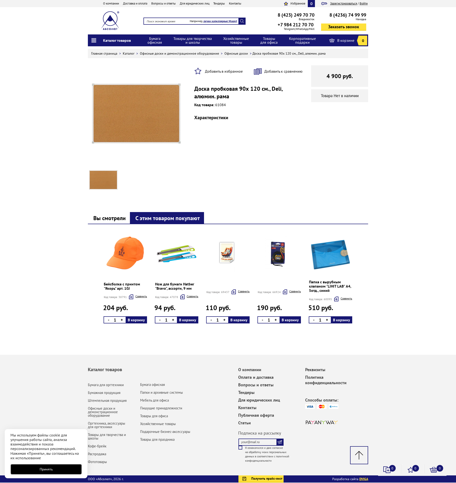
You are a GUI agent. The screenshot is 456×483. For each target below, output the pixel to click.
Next (103, 279)
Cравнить (141, 296)
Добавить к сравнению (283, 71)
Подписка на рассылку (259, 433)
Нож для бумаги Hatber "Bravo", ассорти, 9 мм (174, 286)
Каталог (129, 53)
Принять (46, 469)
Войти (364, 3)
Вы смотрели (109, 218)
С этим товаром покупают (167, 218)
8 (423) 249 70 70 (296, 15)
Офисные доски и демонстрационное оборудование (180, 53)
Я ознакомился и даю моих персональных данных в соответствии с (267, 454)
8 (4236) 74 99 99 (347, 15)
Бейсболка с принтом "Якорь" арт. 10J (122, 286)
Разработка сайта (350, 479)
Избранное (297, 3)
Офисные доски (236, 53)
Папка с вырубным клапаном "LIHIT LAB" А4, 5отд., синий (330, 286)
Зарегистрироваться (343, 3)
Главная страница (104, 53)
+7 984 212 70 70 (296, 25)
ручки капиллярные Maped (220, 21)
